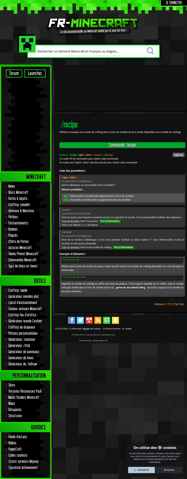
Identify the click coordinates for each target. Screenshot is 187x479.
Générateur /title (19, 346)
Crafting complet (19, 205)
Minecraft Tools (85, 340)
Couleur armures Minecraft (25, 309)
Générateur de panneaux (23, 352)
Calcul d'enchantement (22, 303)
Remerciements (113, 328)
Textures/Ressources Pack (25, 391)
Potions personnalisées (23, 333)
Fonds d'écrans (17, 437)
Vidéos (12, 443)
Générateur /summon (21, 339)
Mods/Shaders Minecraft (23, 397)
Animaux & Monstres (21, 211)
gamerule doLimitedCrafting (130, 287)
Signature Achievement (23, 468)
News (11, 186)
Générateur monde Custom (25, 321)
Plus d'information (110, 221)
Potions (13, 217)
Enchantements (18, 223)
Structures (15, 416)
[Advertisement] (25, 124)
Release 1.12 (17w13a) (169, 304)
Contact (128, 328)
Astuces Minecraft (20, 248)
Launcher (35, 73)
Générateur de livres (21, 358)
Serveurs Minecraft (100, 340)
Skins (11, 385)
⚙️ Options (169, 470)
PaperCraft (15, 449)
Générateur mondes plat (23, 296)
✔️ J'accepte (141, 470)
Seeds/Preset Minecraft (23, 254)
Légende (178, 154)
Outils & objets (17, 199)
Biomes (13, 229)
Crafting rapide (17, 290)
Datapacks (15, 410)
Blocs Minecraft (18, 192)
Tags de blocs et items (22, 266)
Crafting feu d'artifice (22, 315)
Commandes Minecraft (22, 260)
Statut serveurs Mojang (23, 461)
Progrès (13, 235)
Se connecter (174, 3)
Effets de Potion (18, 242)
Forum (14, 73)
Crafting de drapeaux (21, 327)
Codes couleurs (17, 455)
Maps (11, 404)
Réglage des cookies (91, 328)
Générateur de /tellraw (22, 364)
